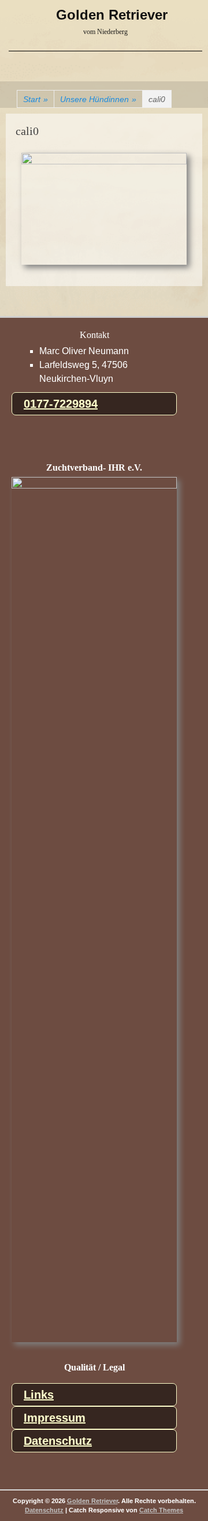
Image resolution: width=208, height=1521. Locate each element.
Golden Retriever (112, 14)
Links (39, 1394)
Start (35, 99)
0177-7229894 (61, 403)
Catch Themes (161, 1510)
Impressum (55, 1417)
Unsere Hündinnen (98, 99)
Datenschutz (58, 1440)
